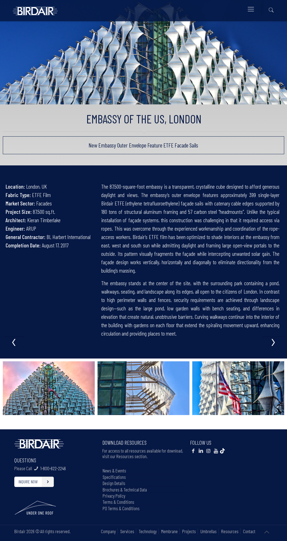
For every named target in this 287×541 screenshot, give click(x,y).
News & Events (114, 470)
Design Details (114, 483)
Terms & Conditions (118, 502)
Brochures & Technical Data (125, 489)
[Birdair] (35, 8)
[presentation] (14, 341)
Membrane (169, 531)
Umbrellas (208, 531)
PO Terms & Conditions (121, 508)
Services (127, 531)
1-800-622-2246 (53, 468)
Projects (189, 531)
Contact (249, 531)
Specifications (114, 477)
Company (108, 531)
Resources (230, 531)
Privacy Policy (114, 495)
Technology (148, 531)
